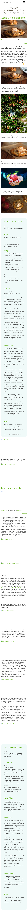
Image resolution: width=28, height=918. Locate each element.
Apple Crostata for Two (13, 17)
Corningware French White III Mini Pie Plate (12, 588)
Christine (22, 40)
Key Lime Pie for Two (12, 488)
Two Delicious (7, 2)
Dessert (3, 40)
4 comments (24, 513)
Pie (6, 40)
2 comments (24, 43)
